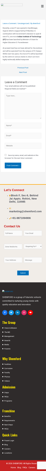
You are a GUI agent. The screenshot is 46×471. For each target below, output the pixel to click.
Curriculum (8, 368)
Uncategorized (23, 23)
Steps (6, 392)
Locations (8, 453)
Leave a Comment (9, 23)
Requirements (9, 420)
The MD (7, 332)
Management (9, 336)
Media (6, 344)
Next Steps (8, 425)
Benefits (7, 416)
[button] (42, 6)
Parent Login (9, 440)
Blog (6, 445)
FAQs (6, 397)
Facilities (7, 364)
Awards (7, 340)
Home (13, 467)
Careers (7, 449)
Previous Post (23, 68)
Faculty (7, 372)
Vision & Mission (10, 328)
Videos (7, 381)
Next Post (23, 72)
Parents (7, 349)
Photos (7, 377)
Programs (8, 401)
